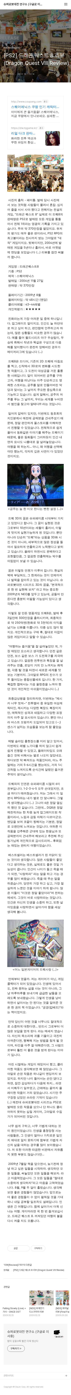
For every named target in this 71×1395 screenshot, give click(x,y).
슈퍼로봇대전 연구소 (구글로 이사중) (24, 4)
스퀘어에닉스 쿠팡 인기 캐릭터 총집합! (33, 107)
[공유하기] (21, 1248)
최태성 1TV (9, 1387)
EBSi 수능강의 (10, 1381)
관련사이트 (9, 1375)
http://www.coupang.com (26, 101)
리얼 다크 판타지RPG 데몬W (23, 133)
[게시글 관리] (25, 1248)
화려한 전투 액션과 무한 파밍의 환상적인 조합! (23, 140)
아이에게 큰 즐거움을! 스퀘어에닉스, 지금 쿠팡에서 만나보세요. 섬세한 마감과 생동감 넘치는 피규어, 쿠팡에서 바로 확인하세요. (35, 114)
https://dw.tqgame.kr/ (24, 127)
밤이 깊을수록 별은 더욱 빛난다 (22, 1341)
